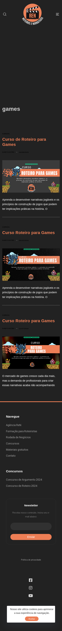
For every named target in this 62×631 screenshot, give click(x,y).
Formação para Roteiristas (21, 431)
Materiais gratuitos (17, 449)
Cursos (6, 134)
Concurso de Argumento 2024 (24, 479)
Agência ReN (13, 425)
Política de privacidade (31, 560)
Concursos (12, 443)
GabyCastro (8, 152)
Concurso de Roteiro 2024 (21, 485)
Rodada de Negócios (18, 437)
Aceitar (31, 619)
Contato (10, 455)
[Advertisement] (31, 61)
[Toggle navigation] (49, 14)
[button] (4, 14)
